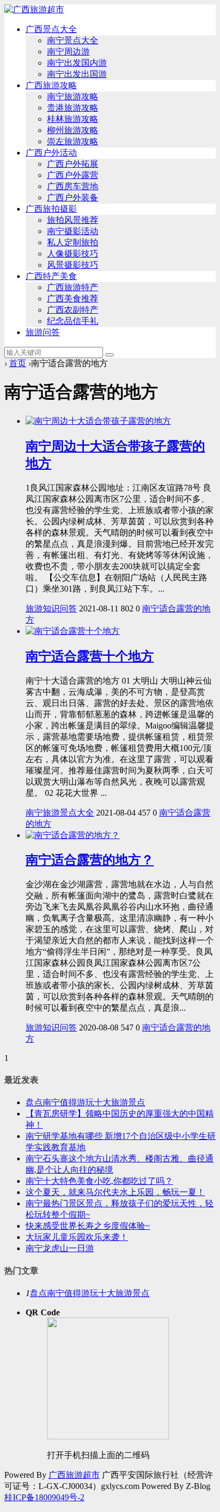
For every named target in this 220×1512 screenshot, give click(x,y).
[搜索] (109, 354)
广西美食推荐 (72, 298)
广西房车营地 (72, 186)
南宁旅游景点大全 (60, 812)
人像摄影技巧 (72, 253)
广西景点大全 (51, 29)
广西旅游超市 (74, 1474)
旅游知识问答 (51, 608)
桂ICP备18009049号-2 (44, 1497)
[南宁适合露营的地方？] (73, 835)
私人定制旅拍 (72, 242)
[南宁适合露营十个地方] (73, 630)
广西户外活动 (51, 152)
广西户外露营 (72, 175)
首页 (17, 363)
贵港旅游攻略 (72, 107)
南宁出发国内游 (77, 62)
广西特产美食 (51, 276)
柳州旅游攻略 (72, 130)
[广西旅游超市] (34, 9)
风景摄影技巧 (72, 264)
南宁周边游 (68, 51)
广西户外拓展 (72, 163)
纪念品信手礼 (72, 320)
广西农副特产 (72, 309)
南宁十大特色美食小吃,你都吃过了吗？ (99, 1180)
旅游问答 (43, 332)
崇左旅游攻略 (72, 141)
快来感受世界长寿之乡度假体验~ (88, 1225)
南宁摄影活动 (72, 231)
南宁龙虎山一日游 (60, 1248)
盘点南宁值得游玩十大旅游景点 (85, 1102)
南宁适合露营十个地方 (90, 656)
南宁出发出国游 (77, 74)
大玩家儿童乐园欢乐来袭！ (77, 1237)
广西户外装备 (72, 197)
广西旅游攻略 (51, 85)
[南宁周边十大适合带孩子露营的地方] (98, 420)
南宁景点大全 (72, 40)
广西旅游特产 (72, 287)
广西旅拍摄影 (51, 208)
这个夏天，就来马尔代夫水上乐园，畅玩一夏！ (115, 1192)
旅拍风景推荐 (72, 219)
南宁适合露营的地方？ (90, 860)
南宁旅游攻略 (72, 96)
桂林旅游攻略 (72, 118)
